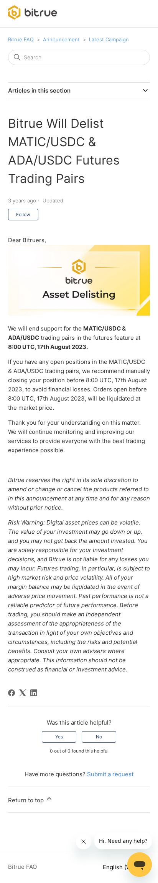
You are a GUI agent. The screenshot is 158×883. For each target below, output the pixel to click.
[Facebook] (11, 692)
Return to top (26, 800)
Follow (23, 214)
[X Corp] (22, 692)
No (99, 737)
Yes (59, 737)
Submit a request (110, 774)
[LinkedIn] (33, 692)
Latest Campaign (109, 39)
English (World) (124, 867)
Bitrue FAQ (21, 39)
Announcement (61, 39)
